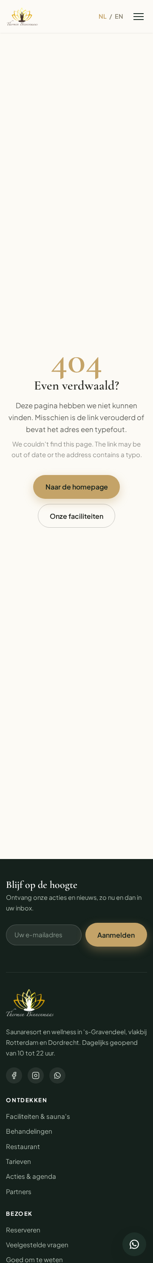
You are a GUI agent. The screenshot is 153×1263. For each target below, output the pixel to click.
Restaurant (23, 1146)
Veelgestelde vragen (37, 1244)
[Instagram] (36, 1075)
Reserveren (23, 1230)
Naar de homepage (76, 486)
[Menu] (138, 16)
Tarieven (18, 1161)
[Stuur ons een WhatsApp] (134, 1244)
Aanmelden (116, 934)
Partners (18, 1191)
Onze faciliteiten (76, 516)
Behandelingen (29, 1131)
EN (119, 16)
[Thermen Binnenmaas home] (22, 17)
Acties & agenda (31, 1176)
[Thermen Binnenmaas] (30, 1002)
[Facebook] (14, 1075)
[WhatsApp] (57, 1075)
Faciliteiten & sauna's (38, 1116)
